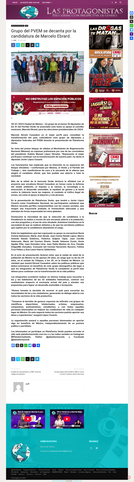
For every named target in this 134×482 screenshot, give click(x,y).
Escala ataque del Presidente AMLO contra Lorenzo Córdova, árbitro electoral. (69, 373)
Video (44, 474)
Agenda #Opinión (16, 470)
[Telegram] (37, 45)
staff (15, 40)
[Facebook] (13, 45)
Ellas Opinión (34, 472)
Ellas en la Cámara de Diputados (105, 470)
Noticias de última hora (23, 23)
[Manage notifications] (129, 477)
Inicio (15, 2)
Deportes (61, 470)
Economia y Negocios (85, 472)
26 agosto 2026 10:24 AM (29, 2)
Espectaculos (24, 472)
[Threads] (131, 17)
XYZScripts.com (77, 481)
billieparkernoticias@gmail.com (61, 451)
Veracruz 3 (38, 474)
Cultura (54, 470)
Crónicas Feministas (44, 470)
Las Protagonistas (45, 472)
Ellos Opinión (15, 472)
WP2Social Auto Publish (58, 481)
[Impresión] (32, 45)
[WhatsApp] (23, 45)
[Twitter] (112, 2)
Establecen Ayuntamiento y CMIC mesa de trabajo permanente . (26, 373)
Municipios (73, 472)
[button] (120, 3)
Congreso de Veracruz (29, 470)
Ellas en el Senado (89, 470)
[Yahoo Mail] (131, 34)
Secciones (46, 2)
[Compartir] (131, 38)
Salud (114, 472)
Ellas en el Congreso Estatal (74, 470)
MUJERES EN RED (57, 472)
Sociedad (13, 474)
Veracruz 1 (21, 474)
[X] (131, 21)
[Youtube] (115, 2)
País (26, 25)
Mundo (66, 472)
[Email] (28, 45)
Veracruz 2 (30, 474)
